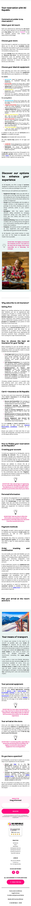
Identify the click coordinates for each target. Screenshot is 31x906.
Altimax (21, 899)
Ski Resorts (15, 843)
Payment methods (15, 853)
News (15, 844)
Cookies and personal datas (15, 895)
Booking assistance (15, 851)
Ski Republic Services (15, 848)
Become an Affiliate (15, 860)
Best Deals (15, 846)
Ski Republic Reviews (16, 849)
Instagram (17, 872)
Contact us (15, 862)
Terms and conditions (15, 891)
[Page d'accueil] (15, 824)
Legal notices (15, 893)
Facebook (13, 872)
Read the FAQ (16, 882)
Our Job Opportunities (15, 864)
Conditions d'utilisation (17, 816)
